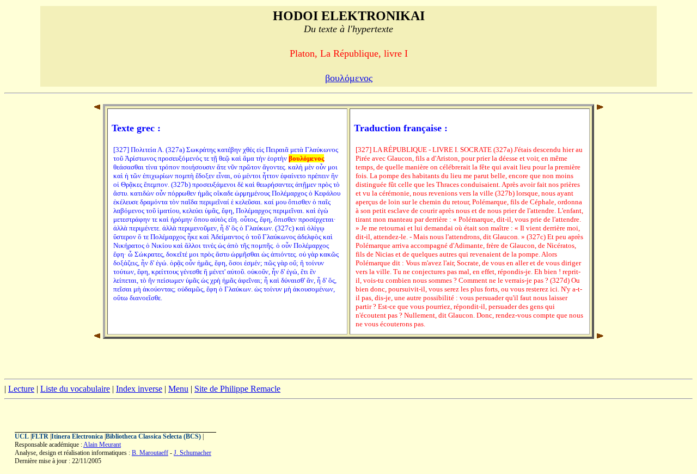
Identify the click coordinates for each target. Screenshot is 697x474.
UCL (22, 436)
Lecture (21, 388)
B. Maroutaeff (150, 453)
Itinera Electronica (77, 436)
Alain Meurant (102, 444)
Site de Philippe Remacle (237, 388)
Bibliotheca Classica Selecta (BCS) (153, 436)
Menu (178, 388)
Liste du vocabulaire (75, 388)
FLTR (40, 436)
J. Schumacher (192, 453)
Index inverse (139, 388)
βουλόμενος (348, 77)
